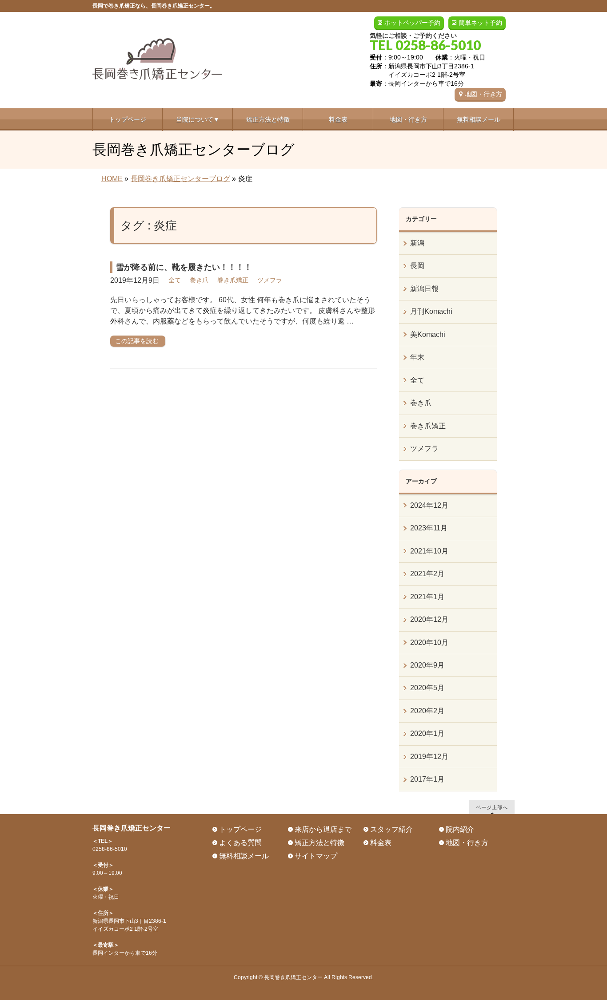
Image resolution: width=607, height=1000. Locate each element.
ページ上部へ (492, 807)
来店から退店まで (323, 829)
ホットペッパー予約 (412, 22)
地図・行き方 (483, 94)
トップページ (240, 829)
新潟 (417, 243)
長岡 (417, 265)
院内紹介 (460, 829)
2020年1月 (427, 733)
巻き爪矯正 (232, 280)
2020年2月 (427, 711)
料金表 (380, 842)
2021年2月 (427, 573)
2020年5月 (427, 688)
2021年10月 (429, 551)
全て (174, 280)
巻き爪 (199, 280)
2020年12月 (429, 619)
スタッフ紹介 (391, 829)
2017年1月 (427, 779)
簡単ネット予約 (480, 22)
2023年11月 (428, 528)
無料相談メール (244, 856)
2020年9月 (427, 665)
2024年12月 (429, 505)
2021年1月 (427, 597)
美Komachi (427, 334)
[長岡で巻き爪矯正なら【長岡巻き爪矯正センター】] (157, 70)
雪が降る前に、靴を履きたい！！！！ (184, 267)
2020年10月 (429, 642)
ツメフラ (269, 280)
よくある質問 (240, 842)
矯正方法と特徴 (319, 842)
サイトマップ (316, 856)
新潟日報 (424, 288)
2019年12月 (429, 756)
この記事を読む (137, 340)
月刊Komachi (431, 311)
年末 (417, 357)
